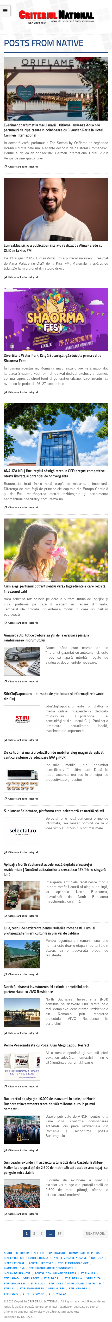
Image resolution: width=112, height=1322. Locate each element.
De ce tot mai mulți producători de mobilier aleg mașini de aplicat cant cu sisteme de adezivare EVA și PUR (53, 755)
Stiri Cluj (37, 1283)
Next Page (95, 1233)
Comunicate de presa (84, 1253)
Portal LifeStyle (41, 1263)
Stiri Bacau (51, 1278)
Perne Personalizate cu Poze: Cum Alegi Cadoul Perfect (46, 1045)
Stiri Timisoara (34, 1294)
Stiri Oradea (78, 1288)
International (14, 1263)
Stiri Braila (73, 1278)
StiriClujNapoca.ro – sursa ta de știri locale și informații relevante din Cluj (54, 696)
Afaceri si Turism (16, 1253)
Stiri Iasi (94, 1283)
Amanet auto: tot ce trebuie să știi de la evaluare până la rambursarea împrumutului (46, 638)
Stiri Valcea (57, 1294)
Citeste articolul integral (21, 167)
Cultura (97, 1258)
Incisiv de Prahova (17, 1273)
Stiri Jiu (9, 1288)
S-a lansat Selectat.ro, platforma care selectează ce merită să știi (54, 810)
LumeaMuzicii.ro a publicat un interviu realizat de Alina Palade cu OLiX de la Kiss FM (53, 248)
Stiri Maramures (32, 1288)
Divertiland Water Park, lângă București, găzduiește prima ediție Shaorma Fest (52, 358)
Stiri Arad (11, 1278)
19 (59, 1233)
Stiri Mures (56, 1288)
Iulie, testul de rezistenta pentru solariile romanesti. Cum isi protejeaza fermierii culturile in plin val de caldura (49, 930)
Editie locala (38, 1258)
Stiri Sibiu (11, 1294)
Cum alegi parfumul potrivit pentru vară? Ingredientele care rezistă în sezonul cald (54, 588)
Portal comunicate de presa (56, 1273)
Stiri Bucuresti (15, 1283)
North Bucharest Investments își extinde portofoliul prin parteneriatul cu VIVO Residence (46, 989)
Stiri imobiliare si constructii (51, 1268)
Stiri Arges (31, 1278)
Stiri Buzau (94, 1278)
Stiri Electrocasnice (73, 1263)
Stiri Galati (75, 1283)
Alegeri (39, 1253)
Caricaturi (57, 1253)
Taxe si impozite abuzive (69, 1258)
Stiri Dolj (56, 1283)
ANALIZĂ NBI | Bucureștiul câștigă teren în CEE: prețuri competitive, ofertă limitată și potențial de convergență (54, 473)
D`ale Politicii (14, 1258)
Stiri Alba (87, 1273)
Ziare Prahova (14, 1268)
